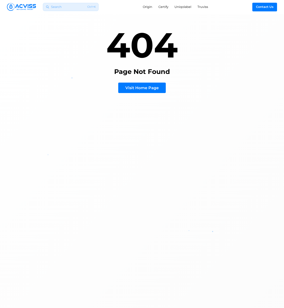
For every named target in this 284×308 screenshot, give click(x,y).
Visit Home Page (142, 87)
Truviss (202, 7)
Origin (147, 7)
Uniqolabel (182, 7)
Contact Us (264, 7)
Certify (163, 7)
